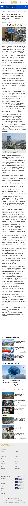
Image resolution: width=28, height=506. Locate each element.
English (3, 478)
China (2, 451)
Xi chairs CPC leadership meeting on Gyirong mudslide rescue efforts (19, 419)
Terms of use (5, 502)
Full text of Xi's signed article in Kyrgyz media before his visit (19, 427)
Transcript (17, 468)
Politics (3, 454)
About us (23, 502)
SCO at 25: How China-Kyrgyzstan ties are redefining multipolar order (13, 383)
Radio (8, 7)
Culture (16, 456)
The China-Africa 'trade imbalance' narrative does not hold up (19, 401)
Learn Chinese (18, 471)
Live (2, 466)
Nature (16, 461)
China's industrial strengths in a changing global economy (19, 341)
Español (3, 481)
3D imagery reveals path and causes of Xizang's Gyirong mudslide (19, 434)
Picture (3, 463)
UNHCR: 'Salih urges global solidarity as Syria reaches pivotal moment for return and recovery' (19, 349)
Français (3, 483)
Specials (3, 468)
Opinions (17, 458)
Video (16, 463)
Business (17, 454)
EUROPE (3, 471)
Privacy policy (17, 502)
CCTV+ (3, 493)
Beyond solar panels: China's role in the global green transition (19, 394)
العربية (2, 485)
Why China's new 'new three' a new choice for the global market (19, 356)
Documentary (4, 490)
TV (14, 7)
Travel (2, 461)
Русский (3, 488)
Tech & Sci (3, 456)
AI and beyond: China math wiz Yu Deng (19, 409)
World (16, 451)
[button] (3, 413)
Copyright (11, 502)
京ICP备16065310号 (18, 496)
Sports (3, 458)
